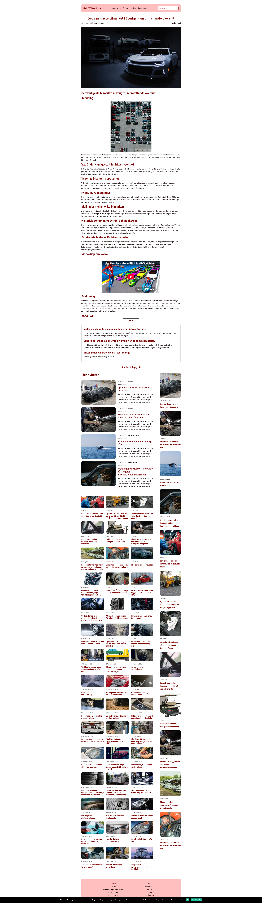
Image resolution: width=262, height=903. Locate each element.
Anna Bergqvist (134, 435)
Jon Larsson (99, 23)
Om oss (125, 8)
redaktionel (176, 23)
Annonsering (116, 8)
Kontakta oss (143, 8)
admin (131, 381)
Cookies (133, 8)
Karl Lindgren (133, 462)
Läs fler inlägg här (131, 367)
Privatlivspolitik (196, 900)
